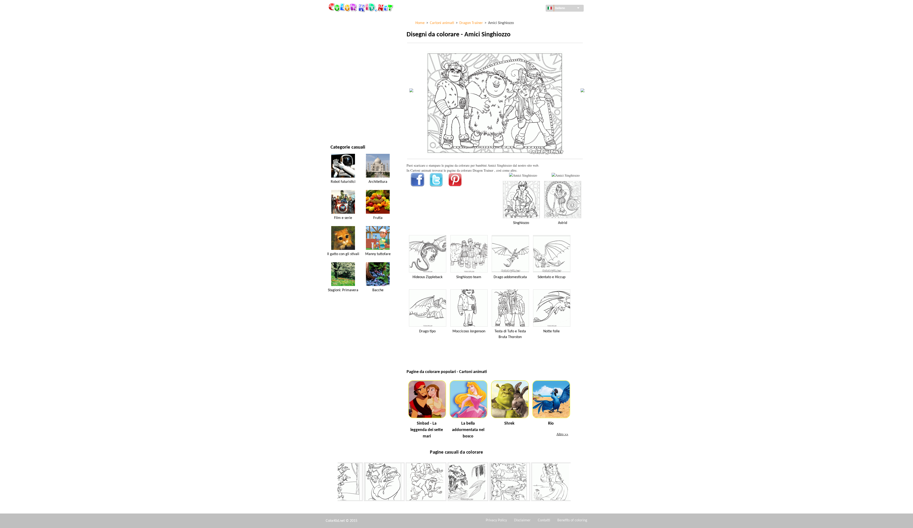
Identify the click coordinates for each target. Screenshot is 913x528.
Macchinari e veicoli (346, 19)
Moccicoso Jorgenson (468, 331)
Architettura (341, 38)
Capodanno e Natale (346, 106)
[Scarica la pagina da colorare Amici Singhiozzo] (566, 175)
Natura (336, 126)
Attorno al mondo (345, 28)
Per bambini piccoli (345, 97)
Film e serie (339, 116)
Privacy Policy (496, 520)
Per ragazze (339, 67)
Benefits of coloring (572, 520)
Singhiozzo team (468, 277)
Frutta (378, 218)
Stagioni (337, 77)
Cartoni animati (343, 58)
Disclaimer (522, 520)
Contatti (544, 520)
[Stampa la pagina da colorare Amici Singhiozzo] (523, 175)
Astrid (562, 223)
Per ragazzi (339, 87)
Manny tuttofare (378, 254)
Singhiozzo (521, 223)
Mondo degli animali (347, 48)
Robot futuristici (343, 182)
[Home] (361, 7)
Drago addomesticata (510, 277)
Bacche (378, 290)
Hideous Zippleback (427, 277)
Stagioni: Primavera (343, 290)
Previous (334, 482)
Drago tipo (427, 331)
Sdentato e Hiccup (551, 277)
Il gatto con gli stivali (343, 254)
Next (574, 482)
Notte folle (551, 331)
